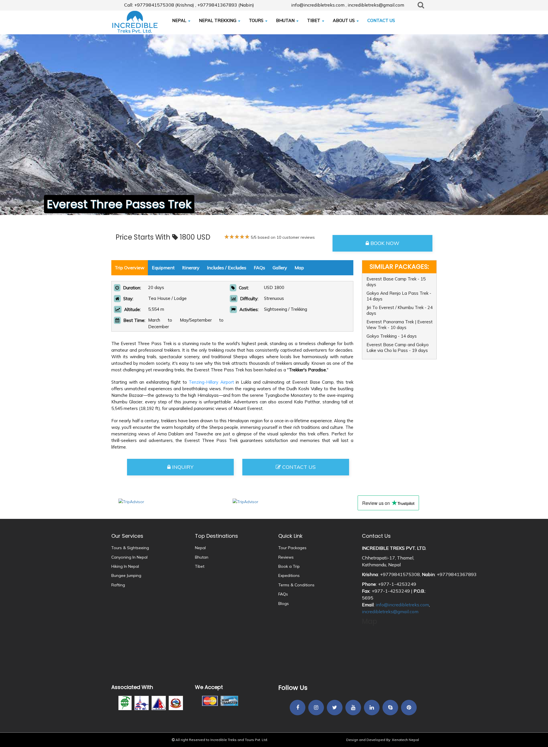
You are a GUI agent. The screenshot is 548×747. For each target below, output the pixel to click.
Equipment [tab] (163, 267)
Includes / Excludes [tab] (226, 267)
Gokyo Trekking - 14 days (391, 336)
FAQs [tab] (259, 267)
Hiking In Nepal (125, 566)
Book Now (384, 243)
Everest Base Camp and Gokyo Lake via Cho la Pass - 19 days (397, 347)
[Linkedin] (372, 707)
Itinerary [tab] (191, 267)
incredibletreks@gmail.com (390, 611)
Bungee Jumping (126, 575)
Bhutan (201, 557)
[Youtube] (353, 707)
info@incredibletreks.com (402, 604)
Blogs (283, 603)
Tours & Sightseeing (130, 547)
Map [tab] (299, 267)
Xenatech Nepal (405, 740)
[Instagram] (316, 707)
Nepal (200, 547)
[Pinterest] (409, 707)
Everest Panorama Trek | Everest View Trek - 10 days (399, 324)
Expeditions (289, 575)
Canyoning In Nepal (129, 557)
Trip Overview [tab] (129, 267)
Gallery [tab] (280, 267)
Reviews (286, 557)
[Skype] (390, 707)
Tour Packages (292, 547)
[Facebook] (297, 707)
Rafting (118, 584)
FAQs (283, 594)
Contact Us (298, 467)
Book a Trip (289, 566)
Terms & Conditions (296, 584)
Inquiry (182, 467)
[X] (334, 707)
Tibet (199, 566)
